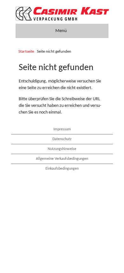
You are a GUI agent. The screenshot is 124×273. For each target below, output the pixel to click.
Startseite (26, 52)
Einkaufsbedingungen (62, 169)
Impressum (62, 129)
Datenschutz (62, 139)
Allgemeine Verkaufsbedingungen (62, 159)
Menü (61, 31)
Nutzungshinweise (62, 149)
